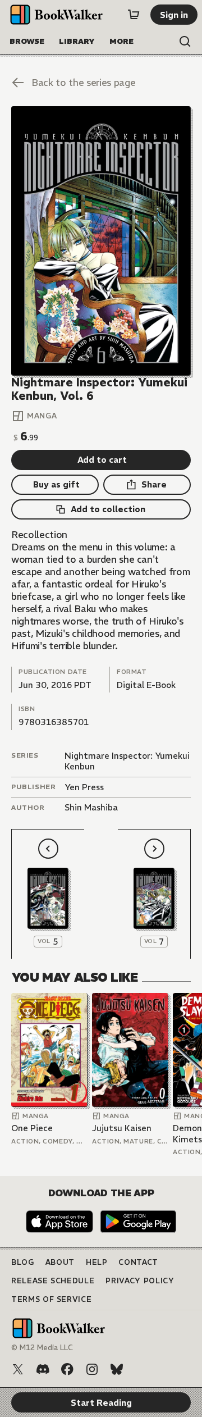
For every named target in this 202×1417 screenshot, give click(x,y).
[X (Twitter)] (18, 1369)
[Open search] (185, 41)
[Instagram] (92, 1369)
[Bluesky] (116, 1369)
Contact (138, 1262)
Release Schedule (52, 1280)
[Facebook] (67, 1369)
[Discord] (42, 1369)
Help (97, 1262)
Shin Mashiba (91, 807)
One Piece (32, 1128)
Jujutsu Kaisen (122, 1128)
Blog (22, 1262)
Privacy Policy (139, 1280)
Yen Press (84, 787)
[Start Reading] (101, 241)
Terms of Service (51, 1299)
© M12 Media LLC (42, 1347)
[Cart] (133, 14)
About (60, 1262)
